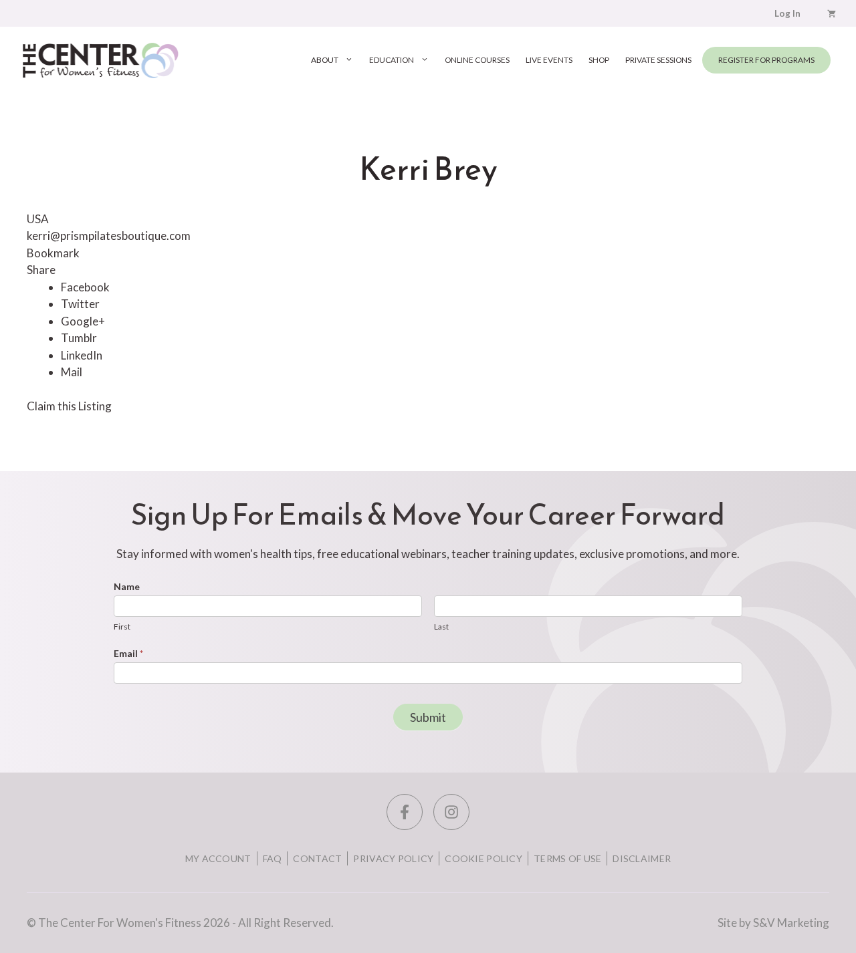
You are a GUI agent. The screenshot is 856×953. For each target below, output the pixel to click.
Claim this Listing (69, 406)
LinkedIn (81, 355)
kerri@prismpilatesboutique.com (109, 236)
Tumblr (79, 338)
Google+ (83, 321)
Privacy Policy (393, 858)
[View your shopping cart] (831, 13)
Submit (428, 717)
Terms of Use (567, 858)
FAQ (272, 858)
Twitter (80, 304)
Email (128, 653)
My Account (218, 858)
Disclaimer (642, 858)
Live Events (549, 60)
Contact (317, 858)
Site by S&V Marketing (773, 923)
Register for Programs (766, 60)
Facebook (85, 287)
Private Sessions (658, 60)
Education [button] (391, 60)
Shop (598, 60)
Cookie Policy (483, 858)
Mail (71, 372)
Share (41, 270)
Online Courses (477, 60)
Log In (787, 13)
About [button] (324, 60)
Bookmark (53, 253)
